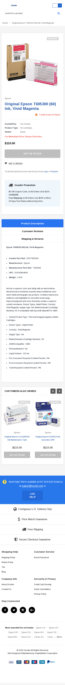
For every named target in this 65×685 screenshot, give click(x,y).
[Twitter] (14, 610)
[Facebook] (5, 610)
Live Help (33, 495)
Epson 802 (12, 637)
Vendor (8, 132)
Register (54, 171)
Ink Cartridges (26, 128)
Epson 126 (53, 628)
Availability (10, 124)
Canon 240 (52, 637)
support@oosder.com (32, 486)
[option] (17, 431)
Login (45, 171)
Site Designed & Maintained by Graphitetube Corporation (32, 653)
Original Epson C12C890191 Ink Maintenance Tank (17, 438)
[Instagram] (23, 610)
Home (5, 23)
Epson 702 (51, 632)
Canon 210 (25, 637)
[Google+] (32, 610)
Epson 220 (26, 632)
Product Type (11, 128)
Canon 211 (39, 637)
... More (58, 637)
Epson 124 (40, 628)
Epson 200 (13, 632)
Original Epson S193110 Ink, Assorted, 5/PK (47, 438)
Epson (8, 98)
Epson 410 (39, 632)
